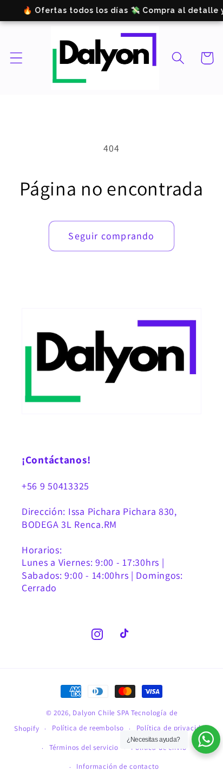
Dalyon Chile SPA (101, 712)
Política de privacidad (172, 728)
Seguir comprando (111, 236)
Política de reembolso (88, 728)
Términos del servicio (84, 747)
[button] (16, 58)
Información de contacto (117, 766)
